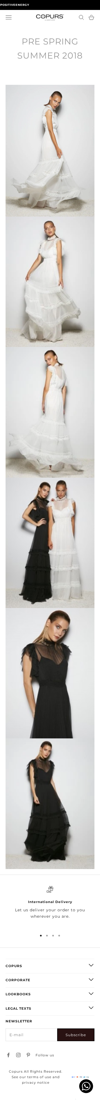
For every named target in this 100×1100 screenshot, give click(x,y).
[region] (50, 906)
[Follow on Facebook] (8, 1055)
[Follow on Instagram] (18, 1055)
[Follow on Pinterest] (28, 1055)
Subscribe (76, 1035)
